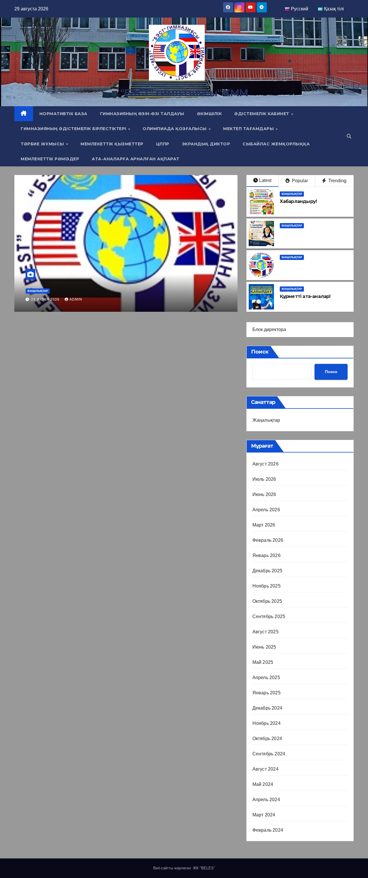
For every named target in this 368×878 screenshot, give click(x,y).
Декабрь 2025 (267, 570)
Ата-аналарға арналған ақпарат (135, 158)
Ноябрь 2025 (266, 586)
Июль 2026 (264, 479)
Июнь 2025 (264, 647)
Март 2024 (263, 814)
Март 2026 (263, 524)
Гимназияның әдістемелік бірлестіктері (74, 128)
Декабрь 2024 (267, 708)
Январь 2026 (266, 555)
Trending (336, 180)
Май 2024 (262, 784)
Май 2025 (262, 662)
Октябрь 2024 (267, 738)
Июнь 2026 (264, 494)
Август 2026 (265, 463)
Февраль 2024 (267, 830)
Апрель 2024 (266, 799)
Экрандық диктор (206, 144)
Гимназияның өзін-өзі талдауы (142, 113)
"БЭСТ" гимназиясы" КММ (184, 93)
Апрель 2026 (266, 509)
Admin (76, 299)
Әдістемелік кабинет (262, 113)
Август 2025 (265, 631)
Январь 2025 (266, 692)
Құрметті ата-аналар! (74, 289)
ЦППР (162, 144)
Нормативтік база (63, 113)
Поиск (260, 352)
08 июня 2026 (46, 299)
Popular (299, 180)
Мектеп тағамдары (249, 128)
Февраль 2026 (267, 540)
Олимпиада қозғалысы (175, 128)
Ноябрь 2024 (266, 723)
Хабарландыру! (298, 201)
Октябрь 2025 (267, 601)
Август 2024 (265, 769)
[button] (349, 136)
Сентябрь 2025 (268, 616)
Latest (265, 180)
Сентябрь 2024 (268, 753)
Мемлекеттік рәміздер (50, 158)
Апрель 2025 (266, 677)
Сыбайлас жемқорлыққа (276, 144)
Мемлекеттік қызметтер (111, 144)
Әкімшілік (209, 113)
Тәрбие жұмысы (43, 144)
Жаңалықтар (37, 280)
